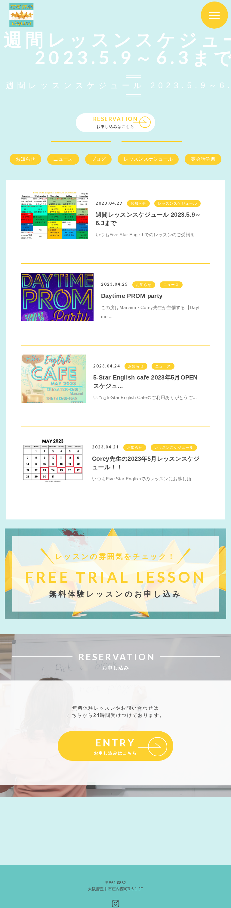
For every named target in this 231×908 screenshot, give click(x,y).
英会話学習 (203, 159)
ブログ (98, 159)
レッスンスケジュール (148, 159)
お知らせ (25, 159)
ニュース (63, 159)
